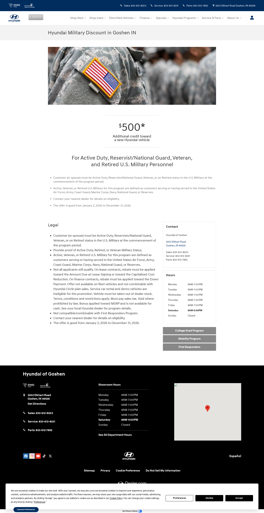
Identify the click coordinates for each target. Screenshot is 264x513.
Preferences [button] (39, 502)
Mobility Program (189, 339)
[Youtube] (38, 456)
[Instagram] (32, 456)
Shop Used (96, 18)
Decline (209, 498)
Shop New (76, 18)
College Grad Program (189, 330)
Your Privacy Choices (130, 511)
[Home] (16, 18)
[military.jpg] (132, 76)
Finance (145, 18)
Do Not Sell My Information (163, 470)
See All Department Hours (115, 435)
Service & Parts (211, 18)
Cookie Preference (128, 470)
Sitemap (89, 470)
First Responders (189, 347)
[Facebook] (26, 456)
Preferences (179, 498)
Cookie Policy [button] (116, 498)
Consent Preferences (26, 509)
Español (35, 17)
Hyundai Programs (184, 18)
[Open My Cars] (251, 18)
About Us (233, 18)
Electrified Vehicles (121, 18)
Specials (161, 18)
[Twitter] (50, 456)
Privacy (105, 470)
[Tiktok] (44, 456)
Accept (239, 498)
